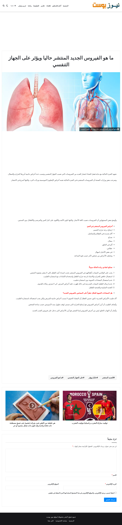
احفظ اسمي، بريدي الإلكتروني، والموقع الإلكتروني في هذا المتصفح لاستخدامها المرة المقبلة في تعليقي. (81, 493)
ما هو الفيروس (56, 377)
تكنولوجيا (36, 6)
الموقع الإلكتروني (53, 484)
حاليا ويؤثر (93, 377)
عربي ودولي (22, 6)
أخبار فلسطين (56, 6)
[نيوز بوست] (106, 5)
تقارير (43, 6)
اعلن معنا (51, 521)
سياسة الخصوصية (61, 521)
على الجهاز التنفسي (75, 377)
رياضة (30, 6)
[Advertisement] (61, 30)
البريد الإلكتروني (111, 484)
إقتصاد (48, 6)
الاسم (114, 475)
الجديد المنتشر (107, 377)
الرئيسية (65, 6)
